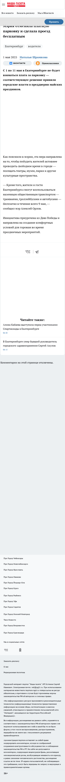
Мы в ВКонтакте (46, 13)
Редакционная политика (14, 672)
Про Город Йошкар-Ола (14, 582)
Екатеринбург (14, 46)
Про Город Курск (11, 588)
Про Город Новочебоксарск (16, 564)
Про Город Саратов (12, 607)
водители (34, 46)
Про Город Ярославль (13, 570)
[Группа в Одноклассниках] (47, 63)
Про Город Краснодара (14, 633)
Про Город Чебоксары (13, 558)
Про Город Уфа (10, 601)
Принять (54, 21)
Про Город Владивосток (14, 625)
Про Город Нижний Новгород (17, 614)
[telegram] (38, 252)
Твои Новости (10, 620)
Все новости (8, 13)
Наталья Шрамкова (33, 57)
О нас (6, 667)
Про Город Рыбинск (12, 595)
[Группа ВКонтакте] (17, 63)
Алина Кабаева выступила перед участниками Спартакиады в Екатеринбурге (30, 328)
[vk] (28, 252)
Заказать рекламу (26, 13)
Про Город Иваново (12, 577)
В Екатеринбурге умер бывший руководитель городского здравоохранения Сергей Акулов (30, 345)
